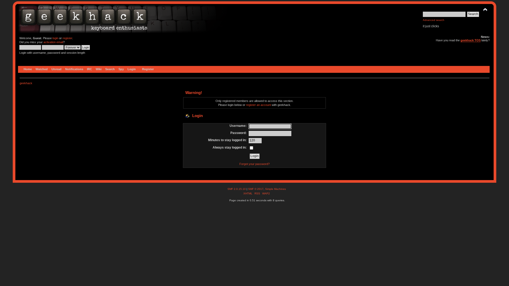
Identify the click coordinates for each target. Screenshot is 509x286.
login (55, 38)
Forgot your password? (254, 164)
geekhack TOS (470, 40)
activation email (53, 42)
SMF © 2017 (256, 188)
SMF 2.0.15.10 (237, 188)
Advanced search (433, 20)
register (67, 38)
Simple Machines (275, 188)
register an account (258, 104)
